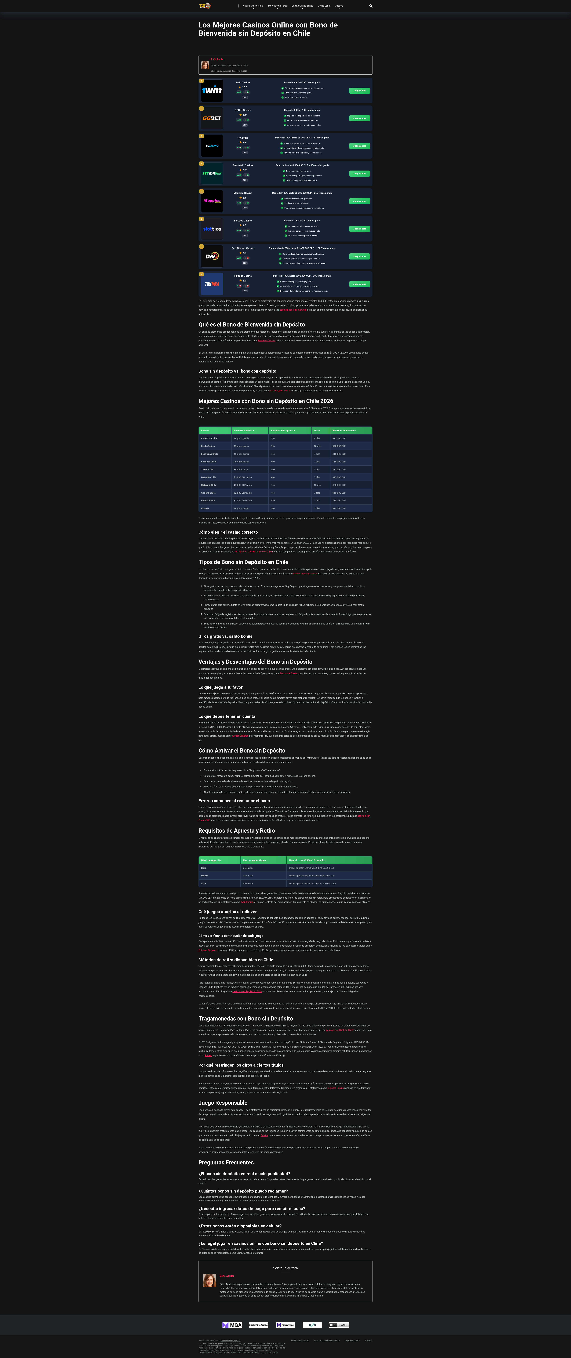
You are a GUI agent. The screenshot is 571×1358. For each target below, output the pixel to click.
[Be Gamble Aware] (258, 1325)
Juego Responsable (352, 1340)
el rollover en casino (279, 390)
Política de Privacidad (300, 1340)
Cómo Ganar (324, 5)
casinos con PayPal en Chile (247, 991)
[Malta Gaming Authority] (232, 1325)
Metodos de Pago (277, 5)
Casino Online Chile (253, 5)
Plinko (208, 1055)
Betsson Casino (266, 340)
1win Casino (247, 902)
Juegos (339, 5)
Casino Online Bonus (302, 5)
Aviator (264, 1135)
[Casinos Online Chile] (205, 5)
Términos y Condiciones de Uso (326, 1340)
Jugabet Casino (336, 1088)
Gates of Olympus (208, 950)
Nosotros (368, 1340)
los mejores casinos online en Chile (253, 551)
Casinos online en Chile (230, 1341)
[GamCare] (285, 1325)
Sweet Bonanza (240, 735)
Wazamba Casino (289, 673)
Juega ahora (359, 90)
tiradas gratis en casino (305, 573)
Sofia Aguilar (217, 59)
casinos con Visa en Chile (293, 309)
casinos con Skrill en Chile (339, 1030)
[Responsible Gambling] (312, 1325)
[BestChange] (339, 1325)
